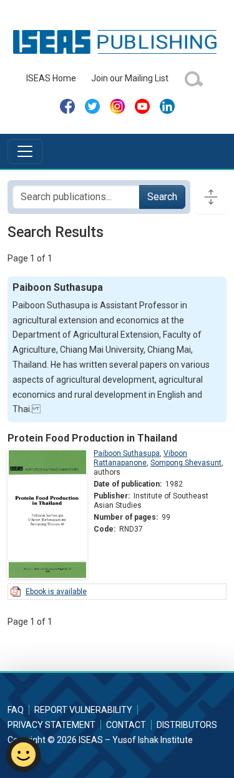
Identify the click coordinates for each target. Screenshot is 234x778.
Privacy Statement (51, 725)
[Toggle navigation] (24, 151)
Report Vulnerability (83, 710)
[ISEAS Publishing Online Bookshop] (117, 41)
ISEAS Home (51, 78)
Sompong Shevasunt (186, 462)
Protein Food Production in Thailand (92, 438)
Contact (126, 725)
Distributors (187, 725)
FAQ (15, 710)
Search (162, 197)
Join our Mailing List (129, 78)
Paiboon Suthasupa (127, 453)
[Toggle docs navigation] (211, 197)
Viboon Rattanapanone (140, 458)
